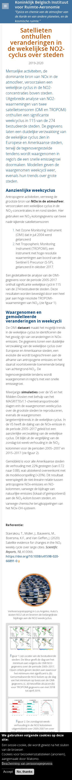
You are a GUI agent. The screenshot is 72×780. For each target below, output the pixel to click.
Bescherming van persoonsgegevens (27, 763)
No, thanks (24, 771)
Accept (8, 771)
